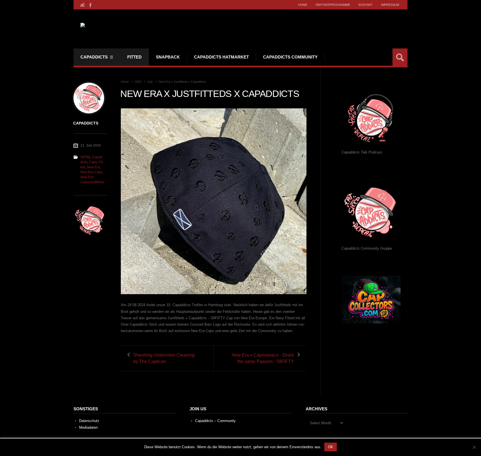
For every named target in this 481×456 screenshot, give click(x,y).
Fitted (134, 57)
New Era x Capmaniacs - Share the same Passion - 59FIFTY (263, 358)
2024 (138, 81)
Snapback (168, 57)
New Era (93, 167)
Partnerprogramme (333, 4)
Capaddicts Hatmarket (221, 57)
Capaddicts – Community (215, 421)
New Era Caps (91, 172)
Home (302, 4)
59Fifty (85, 157)
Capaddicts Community (290, 57)
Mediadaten (88, 427)
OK (330, 447)
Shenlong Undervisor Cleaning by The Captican (164, 358)
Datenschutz (89, 421)
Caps (93, 162)
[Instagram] (82, 5)
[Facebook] (90, 5)
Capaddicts (94, 57)
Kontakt (366, 4)
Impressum (390, 4)
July (150, 81)
